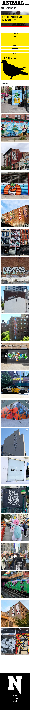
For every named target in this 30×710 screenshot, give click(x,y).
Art (15, 39)
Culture (15, 48)
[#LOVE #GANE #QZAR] (15, 242)
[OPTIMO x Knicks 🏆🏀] (15, 327)
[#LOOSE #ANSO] (15, 156)
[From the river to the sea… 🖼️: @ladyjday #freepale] (15, 128)
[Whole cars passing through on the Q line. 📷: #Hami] (15, 584)
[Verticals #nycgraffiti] (15, 213)
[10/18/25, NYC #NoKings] (15, 527)
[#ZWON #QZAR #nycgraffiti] (15, 613)
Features (15, 34)
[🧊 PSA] (15, 470)
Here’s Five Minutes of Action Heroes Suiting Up (13, 18)
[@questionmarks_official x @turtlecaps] (15, 99)
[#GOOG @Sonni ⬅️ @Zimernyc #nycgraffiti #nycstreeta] (15, 641)
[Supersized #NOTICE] (15, 270)
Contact (15, 698)
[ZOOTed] (15, 442)
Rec (15, 51)
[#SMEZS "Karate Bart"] (15, 356)
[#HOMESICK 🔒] (15, 299)
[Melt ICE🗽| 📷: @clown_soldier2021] (15, 499)
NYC (15, 42)
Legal (15, 701)
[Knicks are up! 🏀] (15, 413)
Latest (15, 36)
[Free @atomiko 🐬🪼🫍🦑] (15, 185)
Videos (15, 45)
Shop (15, 53)
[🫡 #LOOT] (15, 384)
